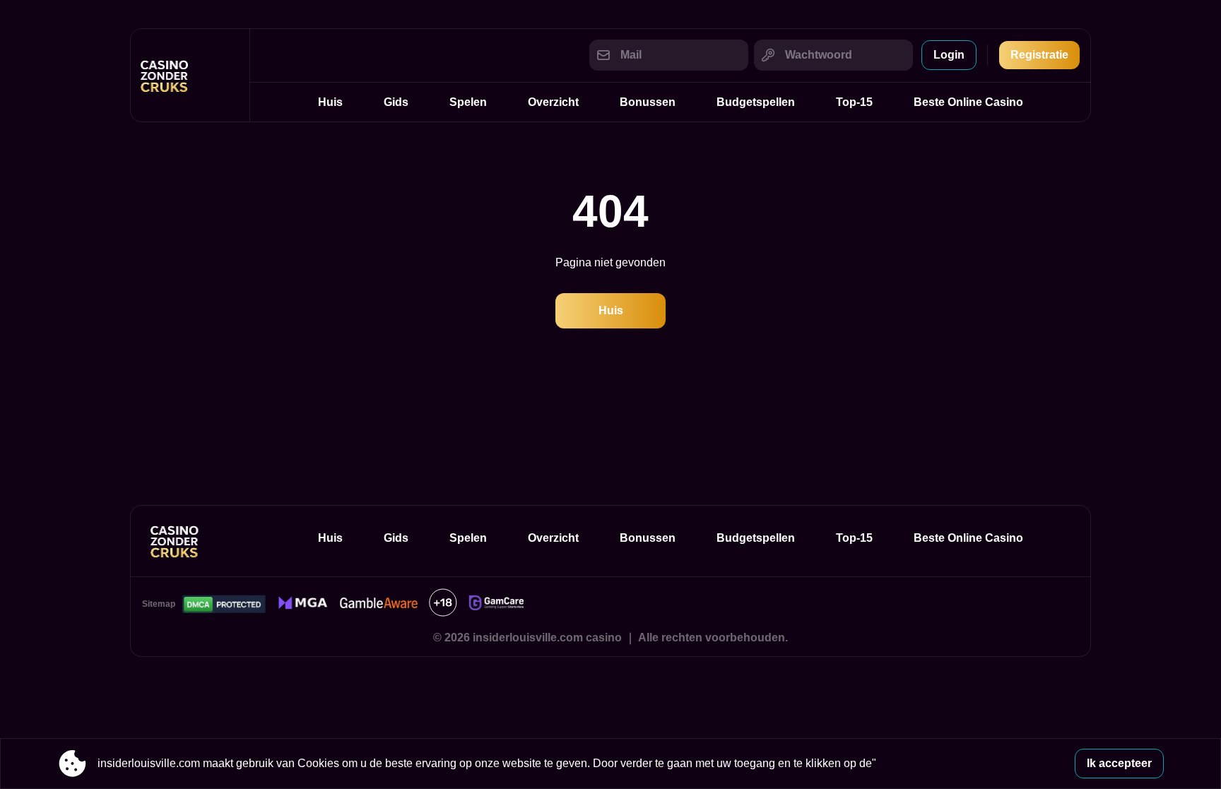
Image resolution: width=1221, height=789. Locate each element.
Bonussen (648, 102)
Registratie (1039, 55)
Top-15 (854, 102)
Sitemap (158, 604)
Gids (396, 102)
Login (949, 55)
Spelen (468, 102)
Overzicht (553, 102)
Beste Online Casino (968, 102)
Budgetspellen (755, 102)
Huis (330, 102)
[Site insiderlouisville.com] (190, 75)
